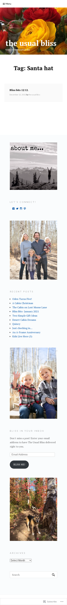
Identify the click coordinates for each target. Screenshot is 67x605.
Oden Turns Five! (22, 299)
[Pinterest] (25, 208)
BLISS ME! (19, 464)
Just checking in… (22, 328)
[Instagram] (21, 208)
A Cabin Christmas (22, 303)
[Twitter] (17, 208)
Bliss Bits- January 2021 (25, 311)
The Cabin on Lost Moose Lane (29, 307)
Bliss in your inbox (27, 430)
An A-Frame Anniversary (26, 332)
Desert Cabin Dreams (24, 320)
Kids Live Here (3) (22, 336)
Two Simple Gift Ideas (24, 315)
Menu (8, 3)
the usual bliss (30, 43)
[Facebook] (13, 208)
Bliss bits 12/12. (19, 90)
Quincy (16, 324)
